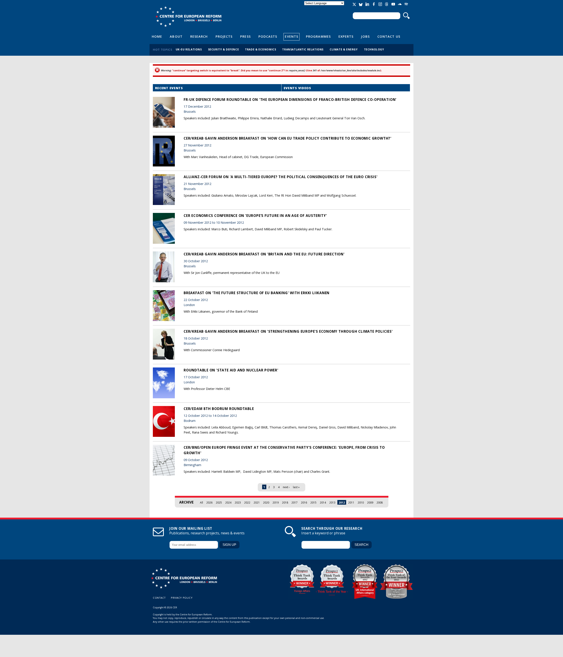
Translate (324, 7)
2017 (294, 502)
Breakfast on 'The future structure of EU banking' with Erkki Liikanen (256, 292)
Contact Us (388, 36)
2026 (209, 502)
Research (199, 36)
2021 (257, 502)
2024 (228, 502)
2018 (285, 502)
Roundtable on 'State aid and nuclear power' (231, 370)
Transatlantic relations (303, 49)
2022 (247, 502)
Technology (374, 49)
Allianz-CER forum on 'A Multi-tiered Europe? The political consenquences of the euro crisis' (280, 176)
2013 (332, 502)
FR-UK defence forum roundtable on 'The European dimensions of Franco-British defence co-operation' (290, 99)
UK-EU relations (189, 49)
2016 (304, 502)
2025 (219, 502)
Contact (159, 597)
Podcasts (267, 36)
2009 (370, 502)
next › (286, 487)
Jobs (365, 36)
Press (245, 36)
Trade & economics (260, 49)
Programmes (318, 36)
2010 (361, 502)
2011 (351, 502)
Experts (346, 36)
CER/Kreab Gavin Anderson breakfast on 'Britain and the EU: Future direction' (264, 254)
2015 (313, 502)
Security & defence (223, 49)
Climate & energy (344, 49)
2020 (266, 502)
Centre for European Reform (188, 17)
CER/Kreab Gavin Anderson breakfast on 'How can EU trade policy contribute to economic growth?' (287, 138)
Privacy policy (181, 597)
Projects (224, 36)
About (176, 36)
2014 (323, 502)
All (201, 502)
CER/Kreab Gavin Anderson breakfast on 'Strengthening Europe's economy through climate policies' (288, 331)
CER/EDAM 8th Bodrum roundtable (219, 408)
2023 (238, 502)
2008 (380, 502)
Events (291, 36)
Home (157, 36)
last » (296, 487)
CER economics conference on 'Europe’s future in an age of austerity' (255, 215)
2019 (275, 502)
